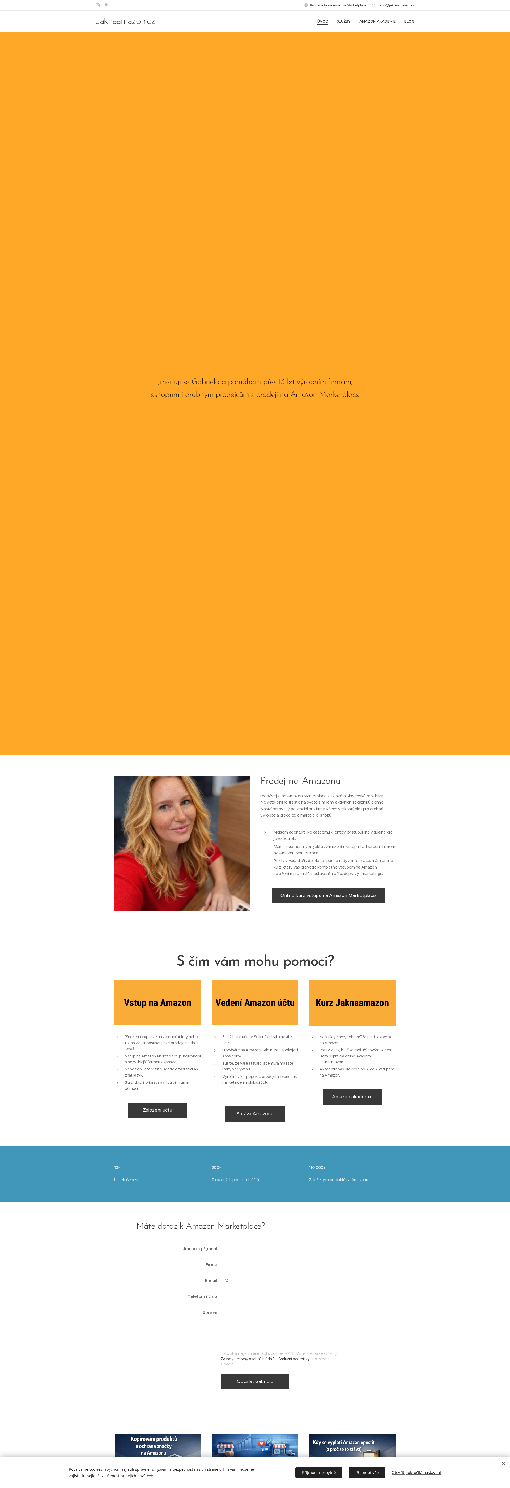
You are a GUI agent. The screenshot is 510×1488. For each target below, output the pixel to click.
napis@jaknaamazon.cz (395, 5)
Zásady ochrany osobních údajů (248, 1358)
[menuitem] (324, 21)
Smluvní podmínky (294, 1358)
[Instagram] (97, 5)
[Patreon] (105, 5)
